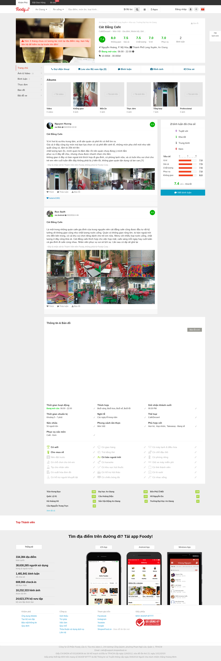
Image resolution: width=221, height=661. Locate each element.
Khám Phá (23, 2)
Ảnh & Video (26, 73)
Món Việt (117, 31)
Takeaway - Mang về (176, 426)
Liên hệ (63, 632)
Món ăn (103, 108)
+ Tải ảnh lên (112, 94)
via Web (58, 127)
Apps (155, 9)
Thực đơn (23, 84)
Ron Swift (60, 211)
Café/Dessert (104, 31)
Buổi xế (119, 408)
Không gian (78, 108)
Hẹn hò (151, 426)
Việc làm (63, 622)
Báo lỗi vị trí (195, 330)
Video (49, 108)
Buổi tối (127, 408)
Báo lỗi (77, 192)
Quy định (25, 626)
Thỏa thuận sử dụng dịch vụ (72, 629)
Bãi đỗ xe (22, 95)
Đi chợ (53, 2)
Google (101, 626)
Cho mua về (57, 452)
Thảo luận (64, 192)
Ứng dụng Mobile (29, 616)
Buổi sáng (101, 408)
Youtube (101, 622)
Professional (186, 108)
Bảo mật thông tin (29, 622)
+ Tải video (59, 94)
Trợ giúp (63, 619)
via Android (60, 215)
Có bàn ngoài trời (111, 457)
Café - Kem (51, 435)
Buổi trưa (111, 408)
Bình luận (24, 79)
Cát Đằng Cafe (54, 134)
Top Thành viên (25, 522)
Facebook (102, 616)
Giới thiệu (64, 616)
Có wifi (54, 447)
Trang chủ (23, 68)
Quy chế (63, 626)
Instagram (102, 619)
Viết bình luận (184, 192)
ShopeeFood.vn (105, 629)
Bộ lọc (129, 9)
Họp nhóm (160, 426)
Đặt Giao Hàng (38, 2)
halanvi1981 (54, 198)
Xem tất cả (51, 511)
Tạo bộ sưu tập (28, 619)
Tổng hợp (157, 108)
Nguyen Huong (63, 123)
